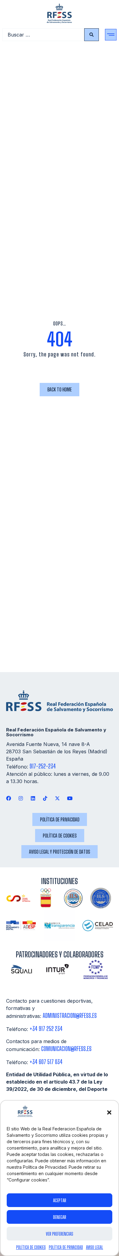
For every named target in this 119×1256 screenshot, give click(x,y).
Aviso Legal (94, 1247)
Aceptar (59, 1200)
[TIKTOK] (45, 798)
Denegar (59, 1217)
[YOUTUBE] (69, 798)
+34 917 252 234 (46, 1028)
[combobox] (43, 34)
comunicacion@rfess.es (66, 1048)
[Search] (91, 34)
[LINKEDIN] (32, 798)
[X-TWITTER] (57, 798)
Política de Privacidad (66, 1247)
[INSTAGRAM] (20, 798)
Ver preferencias (59, 1234)
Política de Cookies (31, 1247)
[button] (109, 1112)
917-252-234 (43, 766)
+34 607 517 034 (46, 1061)
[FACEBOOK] (8, 798)
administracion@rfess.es (70, 1015)
